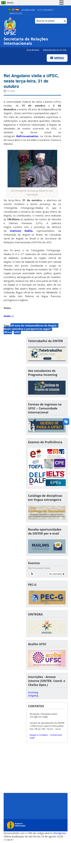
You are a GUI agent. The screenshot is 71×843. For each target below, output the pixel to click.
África (8, 332)
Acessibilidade (28, 10)
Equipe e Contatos (39, 734)
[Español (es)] (17, 10)
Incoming (33, 692)
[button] (32, 573)
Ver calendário (56, 573)
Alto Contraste (45, 10)
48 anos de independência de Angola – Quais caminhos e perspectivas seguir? (31, 327)
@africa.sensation (27, 136)
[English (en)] (13, 10)
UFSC (17, 332)
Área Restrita (33, 50)
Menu (58, 58)
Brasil (10, 2)
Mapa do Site (16, 13)
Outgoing (33, 695)
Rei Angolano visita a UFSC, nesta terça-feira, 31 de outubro (31, 81)
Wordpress (59, 833)
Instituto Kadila (21, 230)
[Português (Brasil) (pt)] (9, 10)
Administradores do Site (55, 50)
